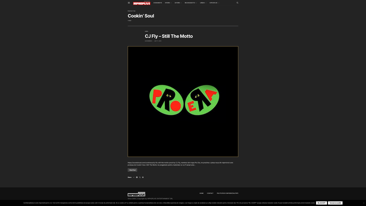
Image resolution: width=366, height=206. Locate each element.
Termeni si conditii (335, 203)
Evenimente (158, 3)
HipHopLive (213, 3)
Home (201, 193)
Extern (177, 3)
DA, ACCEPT (321, 203)
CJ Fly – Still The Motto (169, 36)
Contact (210, 193)
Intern (167, 3)
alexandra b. (148, 40)
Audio (146, 31)
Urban (202, 3)
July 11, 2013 (157, 40)
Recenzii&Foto (190, 3)
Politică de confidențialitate (227, 193)
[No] (364, 203)
